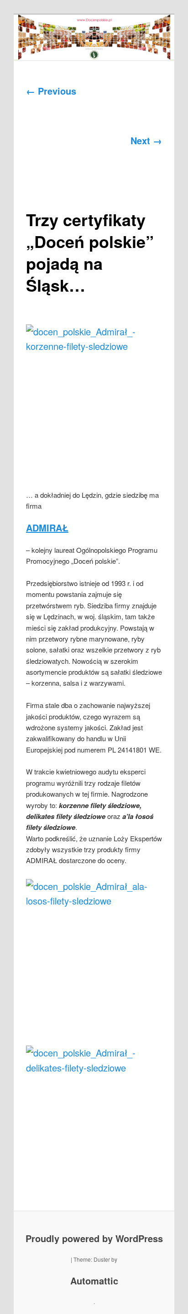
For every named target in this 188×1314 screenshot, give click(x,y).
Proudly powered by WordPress (94, 1238)
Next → (146, 140)
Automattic (94, 1280)
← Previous (51, 90)
